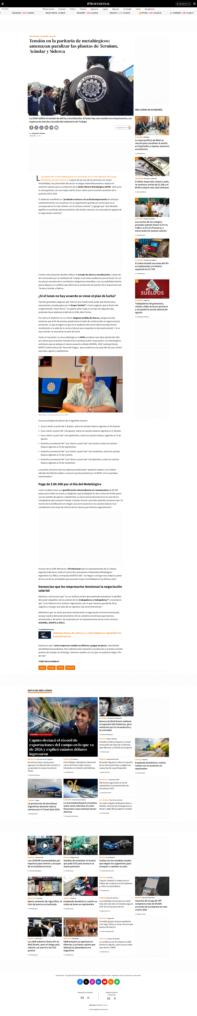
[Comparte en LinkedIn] (46, 128)
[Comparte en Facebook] (31, 128)
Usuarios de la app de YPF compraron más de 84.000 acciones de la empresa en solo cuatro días (151, 905)
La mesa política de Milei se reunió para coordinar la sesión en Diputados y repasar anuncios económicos (152, 145)
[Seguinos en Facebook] (80, 982)
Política (73, 9)
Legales (105, 9)
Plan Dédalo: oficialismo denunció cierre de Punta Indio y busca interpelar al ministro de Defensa (80, 765)
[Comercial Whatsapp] (114, 998)
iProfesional (34, 36)
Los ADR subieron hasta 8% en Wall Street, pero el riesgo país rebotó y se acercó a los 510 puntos (44, 946)
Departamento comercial (112, 993)
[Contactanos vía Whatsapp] (88, 997)
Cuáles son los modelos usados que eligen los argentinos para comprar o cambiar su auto (115, 863)
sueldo (60, 667)
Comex (138, 9)
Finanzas (83, 9)
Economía (62, 9)
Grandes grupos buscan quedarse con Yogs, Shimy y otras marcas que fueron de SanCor (116, 924)
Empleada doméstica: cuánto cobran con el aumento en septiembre (150, 765)
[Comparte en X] (36, 128)
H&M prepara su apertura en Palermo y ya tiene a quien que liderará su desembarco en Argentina (79, 946)
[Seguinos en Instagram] (92, 982)
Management (149, 9)
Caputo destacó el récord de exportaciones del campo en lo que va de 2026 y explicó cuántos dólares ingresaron (61, 747)
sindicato (70, 667)
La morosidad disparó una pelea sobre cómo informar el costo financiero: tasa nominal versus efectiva (80, 807)
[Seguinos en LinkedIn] (98, 982)
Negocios (115, 9)
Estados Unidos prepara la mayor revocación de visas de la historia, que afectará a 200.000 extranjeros (115, 744)
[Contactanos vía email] (82, 997)
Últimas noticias (48, 9)
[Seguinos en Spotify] (117, 982)
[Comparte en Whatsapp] (41, 128)
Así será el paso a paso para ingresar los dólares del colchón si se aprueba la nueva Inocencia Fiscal (44, 766)
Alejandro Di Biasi (38, 133)
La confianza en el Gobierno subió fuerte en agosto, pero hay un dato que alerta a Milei (115, 944)
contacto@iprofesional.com (98, 1009)
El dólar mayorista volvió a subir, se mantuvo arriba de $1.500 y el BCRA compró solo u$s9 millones (152, 184)
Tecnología (127, 9)
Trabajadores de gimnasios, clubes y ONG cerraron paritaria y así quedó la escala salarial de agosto (151, 308)
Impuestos (94, 9)
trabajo (51, 667)
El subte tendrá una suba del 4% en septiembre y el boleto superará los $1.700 (152, 266)
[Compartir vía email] (56, 128)
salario (42, 667)
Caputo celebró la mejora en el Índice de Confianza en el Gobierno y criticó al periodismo (115, 883)
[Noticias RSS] (111, 982)
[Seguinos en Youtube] (105, 982)
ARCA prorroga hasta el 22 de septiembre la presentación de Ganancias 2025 (114, 785)
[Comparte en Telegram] (51, 128)
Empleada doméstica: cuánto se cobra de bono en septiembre (80, 903)
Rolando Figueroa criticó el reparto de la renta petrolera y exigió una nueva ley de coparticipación (116, 765)
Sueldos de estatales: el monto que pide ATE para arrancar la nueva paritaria (80, 863)
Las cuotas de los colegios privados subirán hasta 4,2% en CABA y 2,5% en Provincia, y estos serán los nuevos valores (151, 226)
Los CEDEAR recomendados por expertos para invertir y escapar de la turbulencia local (44, 863)
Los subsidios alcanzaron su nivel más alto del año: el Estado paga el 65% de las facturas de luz (116, 904)
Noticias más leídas (40, 690)
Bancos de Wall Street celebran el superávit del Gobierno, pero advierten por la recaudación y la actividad (115, 726)
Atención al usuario (85, 992)
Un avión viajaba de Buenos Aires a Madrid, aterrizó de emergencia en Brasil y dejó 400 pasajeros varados (115, 806)
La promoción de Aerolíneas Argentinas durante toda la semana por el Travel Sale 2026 (44, 806)
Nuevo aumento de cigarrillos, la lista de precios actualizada (45, 903)
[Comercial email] (108, 998)
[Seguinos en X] (86, 982)
